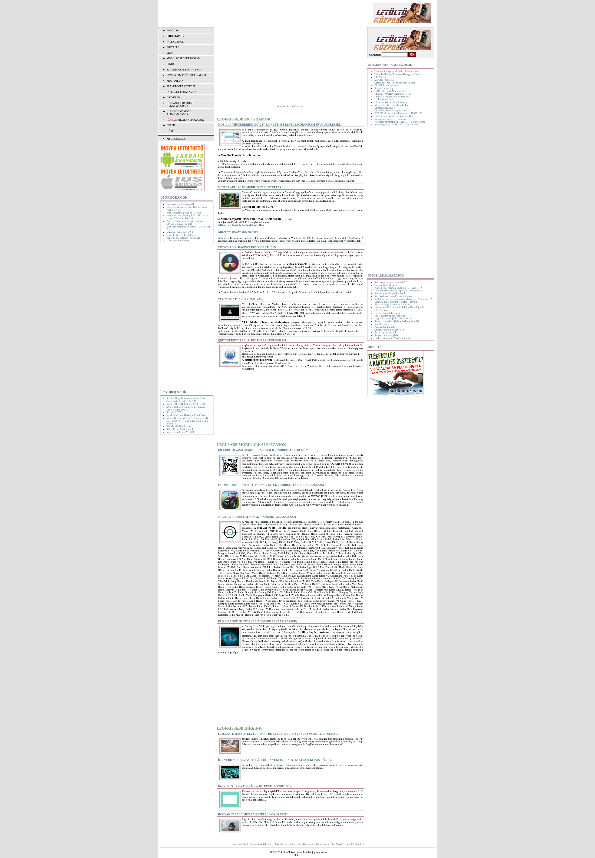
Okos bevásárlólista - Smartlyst (390, 102)
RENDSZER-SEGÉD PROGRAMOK (186, 75)
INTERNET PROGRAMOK (181, 91)
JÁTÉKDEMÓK (175, 41)
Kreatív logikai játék (385, 326)
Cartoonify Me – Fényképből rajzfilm (394, 82)
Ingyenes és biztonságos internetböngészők (254, 786)
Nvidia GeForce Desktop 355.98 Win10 (187, 415)
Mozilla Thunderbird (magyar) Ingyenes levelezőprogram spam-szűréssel (279, 124)
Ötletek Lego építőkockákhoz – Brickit (395, 116)
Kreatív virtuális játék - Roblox (391, 293)
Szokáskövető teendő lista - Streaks (393, 296)
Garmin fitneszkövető (386, 285)
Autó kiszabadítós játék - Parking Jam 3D (396, 321)
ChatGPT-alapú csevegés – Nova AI (393, 110)
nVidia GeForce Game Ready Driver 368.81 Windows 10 (185, 408)
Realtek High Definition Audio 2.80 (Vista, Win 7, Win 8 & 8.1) (185, 400)
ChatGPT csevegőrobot (386, 85)
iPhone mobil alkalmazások (179, 113)
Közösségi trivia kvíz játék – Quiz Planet (396, 124)
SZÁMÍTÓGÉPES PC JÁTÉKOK (184, 69)
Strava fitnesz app (383, 88)
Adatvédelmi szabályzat (287, 844)
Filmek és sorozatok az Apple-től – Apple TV (398, 287)
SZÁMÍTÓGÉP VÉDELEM (181, 86)
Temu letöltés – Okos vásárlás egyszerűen (396, 74)
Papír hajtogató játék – (386, 332)
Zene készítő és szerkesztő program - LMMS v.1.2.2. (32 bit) (186, 222)
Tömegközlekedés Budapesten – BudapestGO (398, 290)
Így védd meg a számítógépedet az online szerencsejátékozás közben (275, 760)
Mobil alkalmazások (188, 119)
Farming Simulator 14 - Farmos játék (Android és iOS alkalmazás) (271, 485)
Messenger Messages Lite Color (391, 104)
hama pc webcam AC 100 (180, 432)
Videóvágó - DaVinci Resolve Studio (247, 247)
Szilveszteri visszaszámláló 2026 (391, 282)
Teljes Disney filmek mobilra (389, 315)
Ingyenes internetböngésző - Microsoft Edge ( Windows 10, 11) (187, 217)
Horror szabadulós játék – (388, 312)
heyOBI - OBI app (384, 79)
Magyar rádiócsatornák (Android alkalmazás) (257, 516)
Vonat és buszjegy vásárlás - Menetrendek (396, 71)
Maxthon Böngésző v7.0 (179, 232)
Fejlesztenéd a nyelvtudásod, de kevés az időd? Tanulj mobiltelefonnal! (278, 733)
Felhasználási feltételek (260, 844)
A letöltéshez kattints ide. (290, 106)
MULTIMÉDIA (175, 80)
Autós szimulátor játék (386, 335)
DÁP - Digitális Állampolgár (389, 91)
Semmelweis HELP (384, 107)
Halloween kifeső (383, 99)
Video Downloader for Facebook (392, 96)
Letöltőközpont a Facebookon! (348, 844)
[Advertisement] (242, 13)
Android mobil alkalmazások (180, 104)
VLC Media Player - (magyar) (240, 299)
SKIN (170, 52)
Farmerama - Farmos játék (180, 204)
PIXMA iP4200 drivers (178, 426)
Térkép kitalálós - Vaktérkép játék (392, 338)
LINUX (171, 64)
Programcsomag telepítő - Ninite (183, 212)
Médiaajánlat (308, 844)
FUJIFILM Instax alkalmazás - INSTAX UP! (398, 113)
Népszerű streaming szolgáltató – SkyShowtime (399, 121)
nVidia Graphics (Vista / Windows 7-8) (187, 418)
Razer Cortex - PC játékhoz (180, 235)
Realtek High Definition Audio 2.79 (185, 404)
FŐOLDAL (173, 30)
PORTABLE (173, 47)
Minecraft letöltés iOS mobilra (238, 232)
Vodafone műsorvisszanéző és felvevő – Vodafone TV (403, 298)
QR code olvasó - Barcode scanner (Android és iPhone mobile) (268, 450)
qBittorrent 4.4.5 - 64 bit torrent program (252, 340)
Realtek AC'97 (174, 412)
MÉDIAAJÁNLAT (177, 138)
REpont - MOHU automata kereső (392, 93)
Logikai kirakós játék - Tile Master (393, 318)
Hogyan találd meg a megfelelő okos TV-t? (253, 814)
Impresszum (323, 844)
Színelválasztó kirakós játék (389, 329)
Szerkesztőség (239, 844)
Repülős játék (381, 324)
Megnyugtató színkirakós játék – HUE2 (395, 301)
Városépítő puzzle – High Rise (390, 118)
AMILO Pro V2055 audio (180, 429)
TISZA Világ (381, 77)
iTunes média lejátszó (177, 240)
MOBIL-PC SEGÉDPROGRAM (184, 58)
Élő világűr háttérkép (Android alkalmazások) (257, 621)
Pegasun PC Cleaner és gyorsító (183, 237)
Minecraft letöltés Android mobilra (241, 225)
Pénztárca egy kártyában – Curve (392, 304)
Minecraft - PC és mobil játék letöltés (249, 187)
